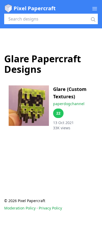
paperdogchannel (68, 103)
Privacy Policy (50, 208)
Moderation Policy (20, 208)
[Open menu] (95, 8)
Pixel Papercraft (35, 8)
